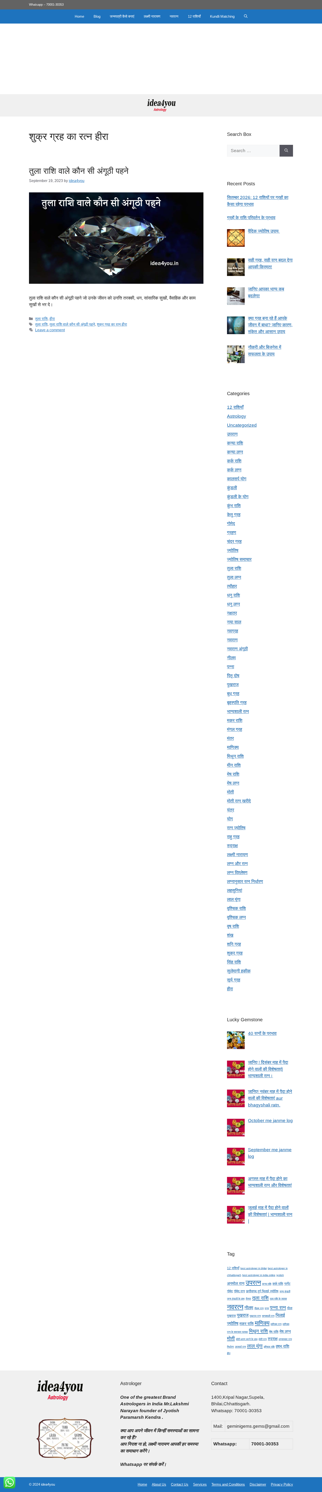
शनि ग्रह (234, 944)
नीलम (231, 657)
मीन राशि (234, 765)
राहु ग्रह (233, 836)
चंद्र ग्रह (234, 541)
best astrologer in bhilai (253, 1268)
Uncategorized (242, 425)
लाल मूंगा (233, 899)
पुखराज (233, 684)
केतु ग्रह (233, 514)
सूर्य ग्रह (233, 979)
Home (79, 16)
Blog (97, 16)
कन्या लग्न (235, 452)
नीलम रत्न (259, 1308)
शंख (230, 935)
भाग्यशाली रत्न (238, 711)
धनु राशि (233, 595)
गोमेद (231, 523)
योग (230, 818)
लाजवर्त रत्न (240, 1346)
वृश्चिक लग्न (236, 917)
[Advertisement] (161, 59)
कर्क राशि (234, 460)
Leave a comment (50, 330)
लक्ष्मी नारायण (152, 16)
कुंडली (232, 487)
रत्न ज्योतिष (236, 827)
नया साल (234, 622)
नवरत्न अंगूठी (237, 648)
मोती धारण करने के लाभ (246, 1339)
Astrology (236, 416)
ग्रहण (231, 532)
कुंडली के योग (237, 496)
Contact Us (179, 1484)
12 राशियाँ (194, 16)
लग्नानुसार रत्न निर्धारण (245, 881)
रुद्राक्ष (232, 845)
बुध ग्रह (233, 693)
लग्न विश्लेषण (237, 872)
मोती (230, 792)
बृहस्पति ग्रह (237, 702)
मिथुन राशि (235, 756)
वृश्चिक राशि (236, 908)
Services (200, 1484)
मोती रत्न (263, 1339)
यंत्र (230, 809)
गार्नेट (287, 1283)
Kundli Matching (222, 16)
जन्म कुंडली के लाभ (235, 1298)
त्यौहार (232, 586)
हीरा (52, 318)
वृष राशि (233, 926)
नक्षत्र (232, 613)
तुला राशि (41, 318)
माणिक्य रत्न (276, 1324)
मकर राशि (234, 720)
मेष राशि (233, 774)
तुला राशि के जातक (278, 1298)
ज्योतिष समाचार (239, 559)
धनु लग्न (233, 604)
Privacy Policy (282, 1484)
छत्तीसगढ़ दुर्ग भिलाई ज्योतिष (262, 1291)
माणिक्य (233, 747)
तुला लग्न (234, 577)
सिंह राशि (234, 962)
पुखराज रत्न (255, 1315)
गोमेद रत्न (239, 1291)
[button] (245, 16)
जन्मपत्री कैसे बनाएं (122, 16)
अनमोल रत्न (235, 1283)
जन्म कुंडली (285, 1291)
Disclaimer (258, 1484)
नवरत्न (174, 16)
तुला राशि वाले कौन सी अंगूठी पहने (78, 170)
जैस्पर (248, 1298)
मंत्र (230, 738)
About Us (159, 1484)
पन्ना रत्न (278, 1307)
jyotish (280, 1275)
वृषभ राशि (282, 1346)
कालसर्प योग (236, 478)
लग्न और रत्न (237, 863)
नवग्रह (232, 630)
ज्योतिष (232, 550)
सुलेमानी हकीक (239, 971)
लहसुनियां (234, 890)
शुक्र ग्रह (235, 953)
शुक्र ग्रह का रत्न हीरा (112, 324)
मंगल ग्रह (234, 729)
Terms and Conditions (228, 1484)
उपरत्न (232, 434)
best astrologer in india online (258, 1275)
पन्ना (230, 666)
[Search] (286, 151)
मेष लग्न (233, 783)
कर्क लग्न (234, 469)
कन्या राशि (235, 443)
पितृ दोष (233, 675)
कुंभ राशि (234, 505)
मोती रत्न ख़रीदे (239, 801)
